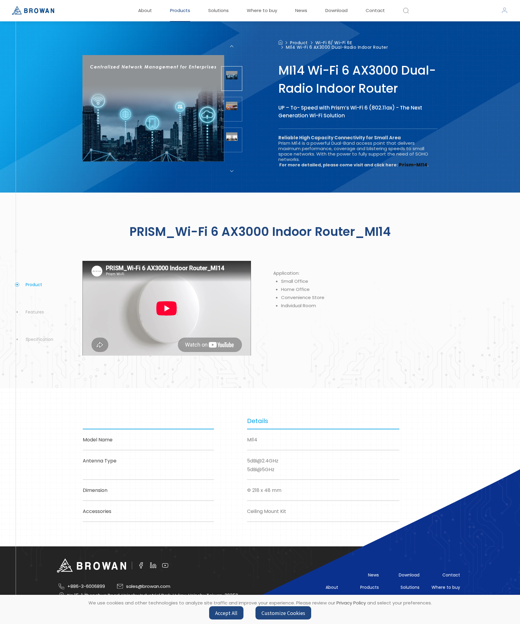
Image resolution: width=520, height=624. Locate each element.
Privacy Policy (351, 603)
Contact (375, 10)
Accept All (226, 612)
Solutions (218, 10)
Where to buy (262, 10)
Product (299, 43)
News (301, 10)
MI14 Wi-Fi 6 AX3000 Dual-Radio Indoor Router (337, 47)
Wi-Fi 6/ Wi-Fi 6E (333, 43)
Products (180, 10)
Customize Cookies (283, 612)
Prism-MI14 (413, 165)
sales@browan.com (148, 586)
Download (336, 10)
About (145, 10)
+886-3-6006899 (86, 586)
